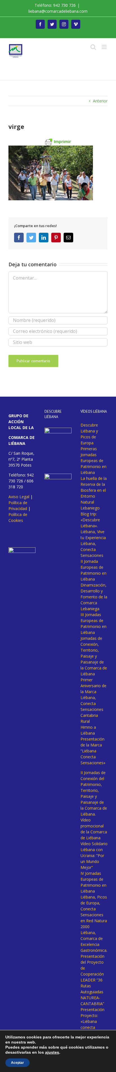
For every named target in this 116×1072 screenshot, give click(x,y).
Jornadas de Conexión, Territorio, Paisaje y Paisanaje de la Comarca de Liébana (94, 656)
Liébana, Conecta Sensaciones (92, 549)
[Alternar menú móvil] (105, 47)
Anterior (100, 101)
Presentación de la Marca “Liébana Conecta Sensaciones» (93, 750)
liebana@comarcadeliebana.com (58, 11)
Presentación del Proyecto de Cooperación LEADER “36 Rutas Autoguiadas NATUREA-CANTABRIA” (92, 980)
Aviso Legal (18, 496)
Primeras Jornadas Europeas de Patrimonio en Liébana (93, 460)
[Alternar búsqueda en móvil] (93, 47)
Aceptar (17, 1063)
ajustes (52, 1052)
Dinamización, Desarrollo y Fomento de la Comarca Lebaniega (94, 596)
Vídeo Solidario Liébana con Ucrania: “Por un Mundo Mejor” (94, 855)
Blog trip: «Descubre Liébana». (90, 519)
